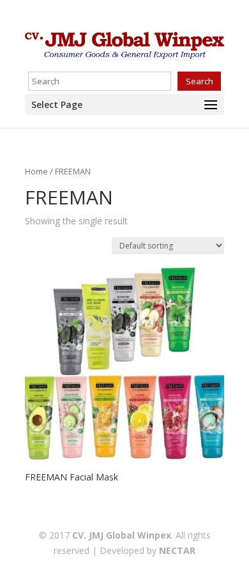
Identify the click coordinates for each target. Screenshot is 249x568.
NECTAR (177, 550)
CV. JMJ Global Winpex (121, 535)
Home (36, 171)
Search (199, 81)
